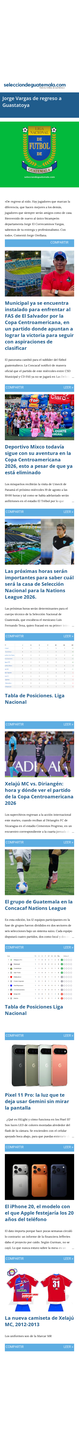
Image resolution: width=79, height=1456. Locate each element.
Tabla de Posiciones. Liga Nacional (35, 698)
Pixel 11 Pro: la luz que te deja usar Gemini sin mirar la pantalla (37, 1101)
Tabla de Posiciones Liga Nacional (34, 1009)
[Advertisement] (39, 39)
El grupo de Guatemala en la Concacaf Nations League (39, 904)
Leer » (68, 387)
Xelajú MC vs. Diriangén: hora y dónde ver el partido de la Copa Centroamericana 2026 (39, 793)
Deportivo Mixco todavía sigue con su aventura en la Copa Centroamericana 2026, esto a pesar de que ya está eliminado (39, 459)
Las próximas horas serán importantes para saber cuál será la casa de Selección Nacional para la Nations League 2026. (39, 584)
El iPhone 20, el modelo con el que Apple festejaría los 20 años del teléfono (39, 1212)
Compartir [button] (59, 242)
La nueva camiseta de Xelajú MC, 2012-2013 (39, 1321)
